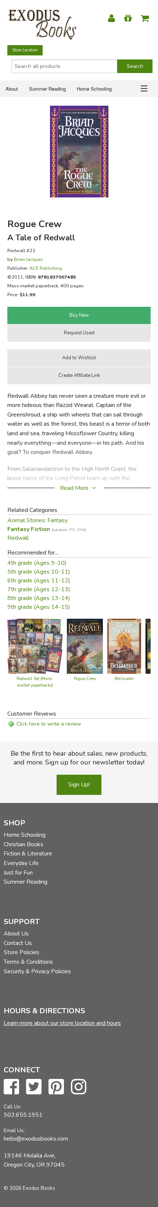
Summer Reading (47, 88)
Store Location (25, 50)
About (12, 88)
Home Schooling (94, 88)
